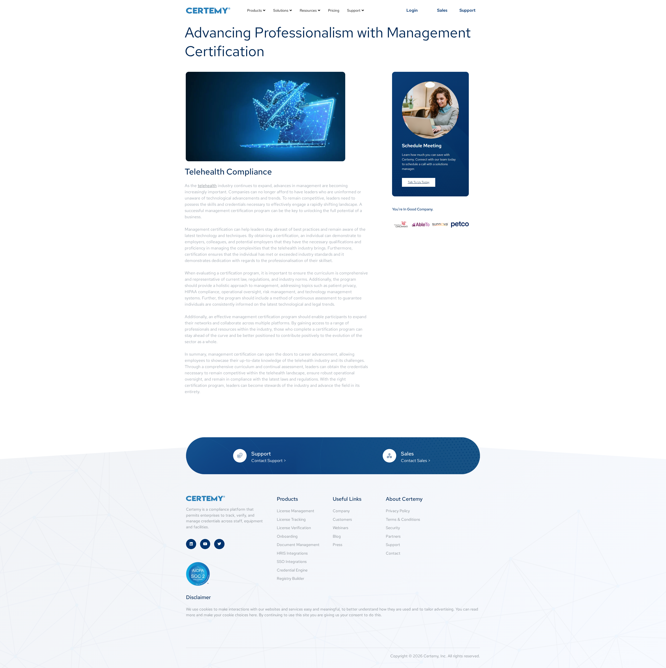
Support (353, 10)
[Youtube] (205, 544)
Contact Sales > (416, 460)
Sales (407, 453)
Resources (308, 10)
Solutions (280, 10)
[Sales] (389, 456)
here (253, 615)
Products (254, 10)
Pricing (333, 10)
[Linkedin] (191, 544)
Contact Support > (268, 460)
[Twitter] (219, 544)
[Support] (240, 456)
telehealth (207, 185)
